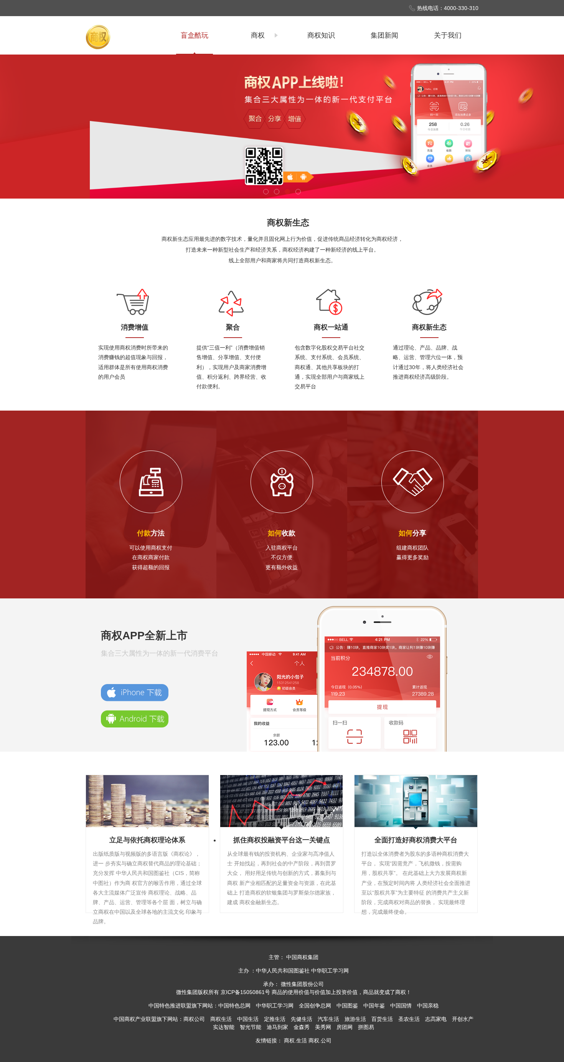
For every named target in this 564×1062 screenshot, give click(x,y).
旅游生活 (355, 1019)
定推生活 (274, 1019)
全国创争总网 (315, 1005)
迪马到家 (277, 1027)
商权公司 (194, 1019)
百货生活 (382, 1019)
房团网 (344, 1027)
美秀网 (323, 1027)
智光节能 (250, 1027)
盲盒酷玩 (194, 35)
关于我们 (448, 35)
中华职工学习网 (330, 971)
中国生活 (248, 1019)
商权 (258, 35)
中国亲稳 (428, 1005)
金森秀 (302, 1027)
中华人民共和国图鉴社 (283, 971)
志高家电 (436, 1019)
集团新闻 (384, 35)
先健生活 (301, 1019)
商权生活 (221, 1019)
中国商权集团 (302, 957)
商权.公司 (319, 1040)
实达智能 (223, 1027)
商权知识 (321, 35)
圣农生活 (409, 1019)
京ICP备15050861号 (245, 992)
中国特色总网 (234, 1005)
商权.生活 (295, 1040)
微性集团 (187, 992)
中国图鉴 (347, 1005)
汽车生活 (328, 1019)
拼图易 (366, 1027)
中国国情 (401, 1005)
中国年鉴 (374, 1005)
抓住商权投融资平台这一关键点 (281, 840)
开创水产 (462, 1019)
